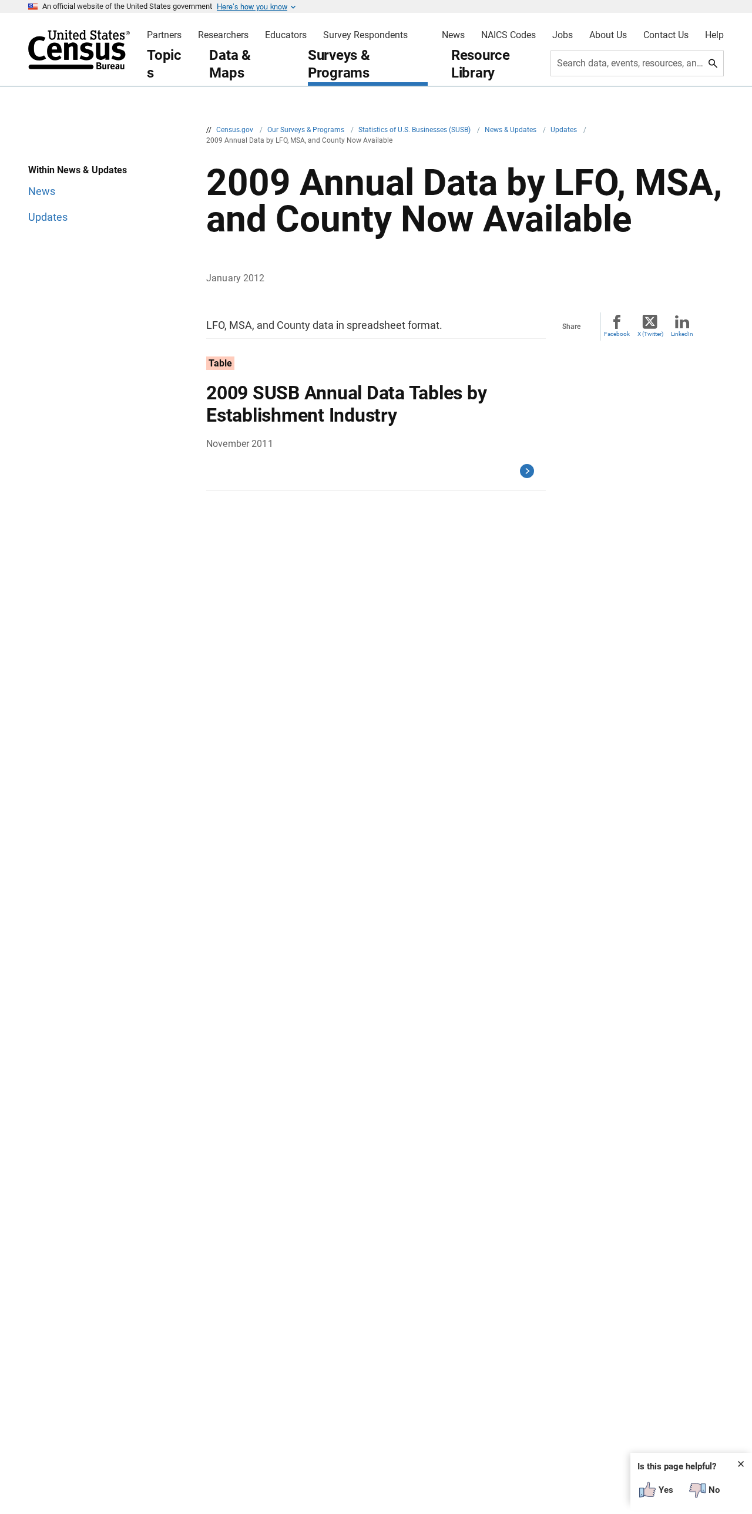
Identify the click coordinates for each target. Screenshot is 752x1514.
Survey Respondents (365, 35)
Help (714, 35)
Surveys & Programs (339, 64)
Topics (164, 64)
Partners (164, 35)
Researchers (223, 35)
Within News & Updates (77, 170)
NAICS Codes (508, 35)
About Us (608, 35)
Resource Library (480, 64)
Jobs (562, 35)
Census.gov (235, 130)
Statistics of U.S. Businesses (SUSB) (415, 130)
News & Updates (511, 130)
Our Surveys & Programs (306, 130)
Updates (564, 130)
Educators (286, 35)
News (453, 35)
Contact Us (666, 35)
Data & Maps (230, 64)
